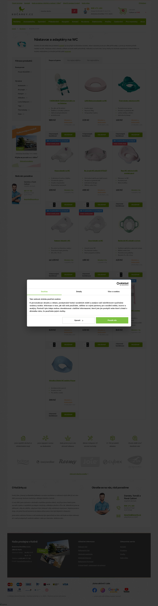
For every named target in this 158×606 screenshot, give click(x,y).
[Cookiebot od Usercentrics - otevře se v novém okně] (118, 284)
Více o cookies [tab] (114, 291)
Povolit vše (112, 320)
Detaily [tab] (79, 291)
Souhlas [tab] (44, 291)
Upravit (77, 320)
